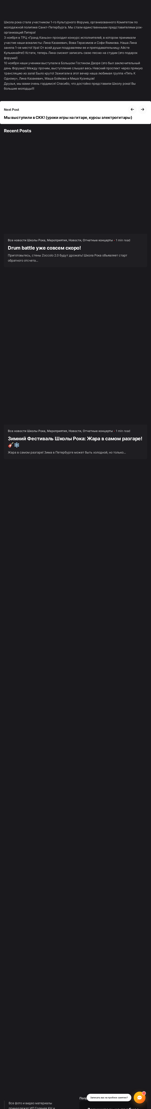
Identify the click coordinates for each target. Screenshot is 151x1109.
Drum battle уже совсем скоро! (44, 248)
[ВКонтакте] (140, 1065)
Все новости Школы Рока (26, 240)
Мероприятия (57, 240)
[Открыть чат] (139, 1097)
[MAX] (140, 1076)
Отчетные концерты (98, 240)
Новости (75, 240)
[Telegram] (140, 1088)
